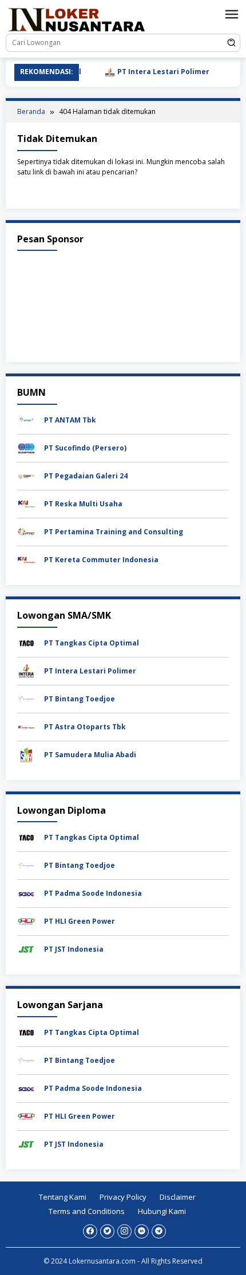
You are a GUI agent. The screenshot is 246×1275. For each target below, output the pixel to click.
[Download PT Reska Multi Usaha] (26, 503)
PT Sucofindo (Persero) (85, 448)
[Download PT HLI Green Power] (26, 920)
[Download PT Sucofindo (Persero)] (26, 447)
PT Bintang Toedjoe (79, 699)
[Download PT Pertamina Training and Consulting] (26, 531)
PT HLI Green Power (79, 921)
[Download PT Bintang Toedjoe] (26, 698)
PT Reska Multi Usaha (83, 504)
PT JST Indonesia (74, 949)
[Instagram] (124, 1231)
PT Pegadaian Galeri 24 (86, 476)
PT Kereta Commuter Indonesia (101, 560)
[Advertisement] (123, 304)
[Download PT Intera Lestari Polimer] (26, 670)
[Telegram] (159, 1231)
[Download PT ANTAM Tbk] (26, 419)
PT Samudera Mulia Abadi (90, 755)
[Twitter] (107, 1231)
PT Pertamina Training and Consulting (113, 532)
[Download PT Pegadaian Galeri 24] (26, 475)
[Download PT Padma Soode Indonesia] (26, 893)
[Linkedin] (141, 1231)
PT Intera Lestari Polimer (153, 71)
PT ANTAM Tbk (70, 420)
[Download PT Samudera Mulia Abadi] (26, 754)
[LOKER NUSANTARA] (76, 19)
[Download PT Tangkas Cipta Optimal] (26, 642)
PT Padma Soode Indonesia (93, 893)
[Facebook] (90, 1231)
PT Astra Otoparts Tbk (85, 727)
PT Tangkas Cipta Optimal (91, 643)
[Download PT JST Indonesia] (26, 948)
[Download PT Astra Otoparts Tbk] (26, 726)
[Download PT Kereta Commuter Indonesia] (26, 559)
